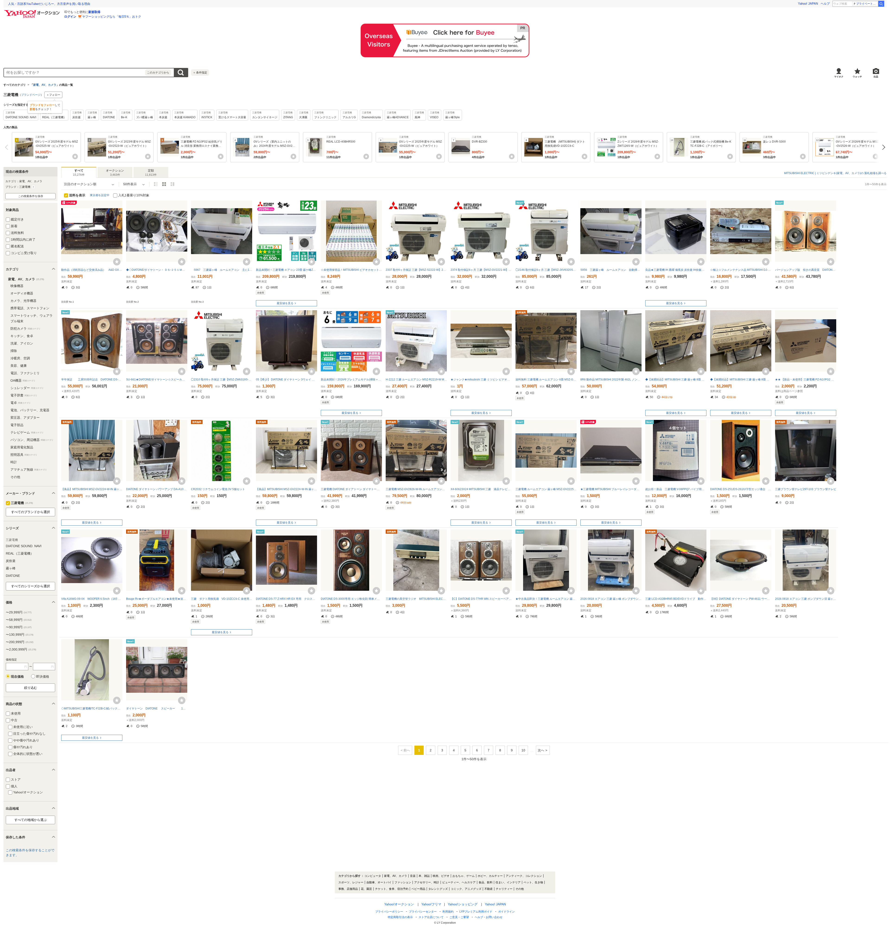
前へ (7, 147)
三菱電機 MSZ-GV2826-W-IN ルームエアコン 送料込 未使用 (416, 489)
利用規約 (448, 911)
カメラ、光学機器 (23, 301)
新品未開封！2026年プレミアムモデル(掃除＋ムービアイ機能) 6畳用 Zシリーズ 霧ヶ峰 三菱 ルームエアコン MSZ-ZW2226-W (351, 379)
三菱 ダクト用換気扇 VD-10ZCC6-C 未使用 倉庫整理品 (221, 598)
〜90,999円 (19, 627)
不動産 (488, 889)
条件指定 (200, 72)
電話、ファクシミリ (25, 373)
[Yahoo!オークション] (32, 11)
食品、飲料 (486, 882)
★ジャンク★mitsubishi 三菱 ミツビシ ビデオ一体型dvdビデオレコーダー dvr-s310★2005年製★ (481, 379)
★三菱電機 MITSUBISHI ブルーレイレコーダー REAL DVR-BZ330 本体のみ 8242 (611, 489)
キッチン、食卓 (21, 336)
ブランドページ (31, 94)
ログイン (70, 16)
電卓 (20, 403)
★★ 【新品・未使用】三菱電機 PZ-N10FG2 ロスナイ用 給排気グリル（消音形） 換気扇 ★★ (805, 379)
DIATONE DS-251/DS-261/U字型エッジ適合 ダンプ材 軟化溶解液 (740, 489)
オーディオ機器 (21, 293)
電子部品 (16, 425)
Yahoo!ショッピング (462, 904)
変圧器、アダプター (25, 417)
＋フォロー (53, 94)
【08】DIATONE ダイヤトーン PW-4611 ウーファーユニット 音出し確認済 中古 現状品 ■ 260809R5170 (740, 598)
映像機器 (16, 286)
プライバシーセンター (423, 911)
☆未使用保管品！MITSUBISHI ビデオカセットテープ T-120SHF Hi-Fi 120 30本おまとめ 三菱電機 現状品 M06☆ (351, 269)
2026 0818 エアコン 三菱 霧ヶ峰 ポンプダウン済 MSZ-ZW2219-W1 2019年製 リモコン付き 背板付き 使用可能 (611, 598)
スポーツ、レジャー (350, 882)
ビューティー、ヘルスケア (459, 882)
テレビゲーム (27, 432)
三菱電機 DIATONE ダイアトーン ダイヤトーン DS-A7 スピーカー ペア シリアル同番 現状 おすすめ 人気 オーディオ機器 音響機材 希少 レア (351, 489)
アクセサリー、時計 (426, 882)
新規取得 (94, 12)
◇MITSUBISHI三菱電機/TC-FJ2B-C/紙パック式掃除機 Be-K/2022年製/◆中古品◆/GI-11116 (91, 708)
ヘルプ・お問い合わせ (488, 917)
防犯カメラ (25, 328)
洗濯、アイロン (21, 343)
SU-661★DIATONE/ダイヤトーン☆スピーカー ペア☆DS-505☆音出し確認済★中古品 (156, 379)
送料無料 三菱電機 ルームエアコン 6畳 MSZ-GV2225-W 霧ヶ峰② (546, 379)
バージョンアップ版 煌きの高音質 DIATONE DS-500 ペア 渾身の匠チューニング (805, 269)
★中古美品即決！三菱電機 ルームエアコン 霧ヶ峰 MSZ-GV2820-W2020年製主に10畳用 (546, 598)
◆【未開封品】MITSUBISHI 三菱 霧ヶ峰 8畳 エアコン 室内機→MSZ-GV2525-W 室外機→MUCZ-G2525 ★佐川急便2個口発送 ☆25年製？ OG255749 (675, 379)
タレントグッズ (438, 889)
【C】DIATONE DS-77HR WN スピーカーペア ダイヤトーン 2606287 (481, 598)
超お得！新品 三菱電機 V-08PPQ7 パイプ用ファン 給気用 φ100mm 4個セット (675, 489)
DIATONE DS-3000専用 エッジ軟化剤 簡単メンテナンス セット (351, 598)
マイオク (838, 76)
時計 (13, 462)
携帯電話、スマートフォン (29, 308)
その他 (15, 477)
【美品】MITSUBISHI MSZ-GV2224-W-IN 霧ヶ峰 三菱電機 (286, 489)
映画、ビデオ (441, 876)
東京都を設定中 (99, 195)
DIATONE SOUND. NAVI (23, 546)
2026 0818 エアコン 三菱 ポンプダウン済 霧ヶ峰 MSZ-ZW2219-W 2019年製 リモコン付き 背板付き (805, 598)
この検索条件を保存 (30, 196)
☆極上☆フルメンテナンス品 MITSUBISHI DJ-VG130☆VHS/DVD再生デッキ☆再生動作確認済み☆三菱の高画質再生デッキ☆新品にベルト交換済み (740, 269)
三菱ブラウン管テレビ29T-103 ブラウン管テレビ (805, 489)
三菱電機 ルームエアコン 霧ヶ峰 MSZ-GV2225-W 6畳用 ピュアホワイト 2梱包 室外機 (546, 489)
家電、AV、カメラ (44, 84)
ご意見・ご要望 (459, 917)
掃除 (13, 351)
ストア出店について (431, 917)
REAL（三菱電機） (20, 553)
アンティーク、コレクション (524, 876)
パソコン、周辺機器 (31, 440)
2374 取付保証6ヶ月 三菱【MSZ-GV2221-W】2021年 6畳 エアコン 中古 (481, 269)
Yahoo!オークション (399, 904)
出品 (876, 76)
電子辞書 (23, 395)
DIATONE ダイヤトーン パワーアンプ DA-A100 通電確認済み (156, 489)
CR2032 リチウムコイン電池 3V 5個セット (218, 489)
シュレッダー (27, 388)
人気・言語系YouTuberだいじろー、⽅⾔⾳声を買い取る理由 (49, 4)
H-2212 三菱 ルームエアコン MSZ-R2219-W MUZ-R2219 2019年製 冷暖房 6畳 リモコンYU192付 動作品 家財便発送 (416, 379)
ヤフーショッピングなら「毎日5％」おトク (111, 16)
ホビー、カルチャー (490, 876)
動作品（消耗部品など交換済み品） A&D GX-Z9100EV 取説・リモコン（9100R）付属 (91, 269)
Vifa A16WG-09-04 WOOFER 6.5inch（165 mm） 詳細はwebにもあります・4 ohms (91, 598)
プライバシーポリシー (389, 911)
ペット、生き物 (533, 882)
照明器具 (23, 455)
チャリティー (504, 889)
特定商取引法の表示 (400, 917)
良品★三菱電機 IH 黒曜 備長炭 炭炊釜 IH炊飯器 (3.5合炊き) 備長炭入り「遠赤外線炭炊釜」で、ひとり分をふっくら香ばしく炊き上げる (675, 269)
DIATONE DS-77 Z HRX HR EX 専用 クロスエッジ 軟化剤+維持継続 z (286, 598)
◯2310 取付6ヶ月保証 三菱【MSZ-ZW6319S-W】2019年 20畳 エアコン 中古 (221, 379)
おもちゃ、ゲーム (463, 876)
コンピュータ (372, 876)
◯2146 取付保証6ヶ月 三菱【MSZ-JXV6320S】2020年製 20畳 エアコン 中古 (546, 269)
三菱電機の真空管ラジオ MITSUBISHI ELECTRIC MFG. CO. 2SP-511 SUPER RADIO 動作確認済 (416, 598)
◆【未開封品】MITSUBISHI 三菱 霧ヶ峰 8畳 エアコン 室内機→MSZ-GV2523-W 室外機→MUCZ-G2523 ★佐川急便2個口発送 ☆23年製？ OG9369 (740, 379)
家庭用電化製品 (21, 447)
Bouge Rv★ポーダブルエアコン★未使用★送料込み (156, 598)
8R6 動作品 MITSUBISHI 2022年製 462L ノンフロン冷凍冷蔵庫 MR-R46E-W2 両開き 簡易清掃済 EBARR (611, 379)
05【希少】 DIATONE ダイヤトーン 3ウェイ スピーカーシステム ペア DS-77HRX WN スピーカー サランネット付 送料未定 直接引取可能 (286, 379)
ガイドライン (506, 911)
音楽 (413, 876)
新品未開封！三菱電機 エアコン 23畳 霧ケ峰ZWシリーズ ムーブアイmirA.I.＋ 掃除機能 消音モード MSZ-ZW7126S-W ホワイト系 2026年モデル (286, 269)
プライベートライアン (867, 3)
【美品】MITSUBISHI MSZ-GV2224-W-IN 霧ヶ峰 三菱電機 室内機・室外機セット (91, 489)
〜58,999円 (19, 620)
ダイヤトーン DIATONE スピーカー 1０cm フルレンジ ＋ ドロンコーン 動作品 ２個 (156, 708)
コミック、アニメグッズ (466, 889)
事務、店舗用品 (348, 889)
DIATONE (13, 576)
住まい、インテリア (508, 882)
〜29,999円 (19, 612)
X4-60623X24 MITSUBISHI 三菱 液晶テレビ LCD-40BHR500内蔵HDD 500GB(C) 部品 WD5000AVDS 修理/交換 (481, 489)
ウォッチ (857, 76)
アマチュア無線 (28, 469)
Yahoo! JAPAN (808, 3)
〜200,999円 (19, 642)
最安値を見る (285, 303)
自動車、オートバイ (378, 882)
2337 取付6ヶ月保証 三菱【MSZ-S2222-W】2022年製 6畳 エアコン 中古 (416, 269)
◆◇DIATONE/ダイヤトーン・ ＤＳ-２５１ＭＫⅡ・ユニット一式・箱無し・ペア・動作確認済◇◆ (156, 269)
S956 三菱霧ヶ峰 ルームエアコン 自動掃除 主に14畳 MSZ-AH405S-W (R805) (611, 269)
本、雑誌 (424, 876)
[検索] (881, 4)
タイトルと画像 (156, 184)
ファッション (402, 882)
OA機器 (22, 380)
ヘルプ (825, 3)
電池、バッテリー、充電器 (29, 410)
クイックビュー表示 (172, 184)
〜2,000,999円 (21, 649)
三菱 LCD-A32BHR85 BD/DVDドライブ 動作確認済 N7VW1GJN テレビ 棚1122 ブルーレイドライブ (675, 598)
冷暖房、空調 (20, 358)
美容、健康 (18, 365)
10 (523, 750)
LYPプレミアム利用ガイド (475, 911)
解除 (33, 187)
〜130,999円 (19, 634)
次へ (882, 147)
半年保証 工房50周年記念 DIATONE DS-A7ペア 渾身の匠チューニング (91, 379)
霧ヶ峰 (11, 568)
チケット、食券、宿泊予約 (391, 889)
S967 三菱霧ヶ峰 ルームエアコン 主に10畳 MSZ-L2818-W (221, 269)
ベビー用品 (418, 889)
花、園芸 (366, 889)
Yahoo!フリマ (431, 904)
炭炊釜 (11, 561)
